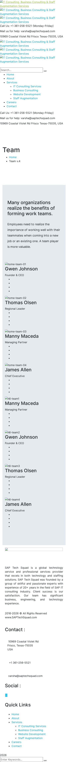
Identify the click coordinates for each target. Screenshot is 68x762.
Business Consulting (30, 730)
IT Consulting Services (32, 726)
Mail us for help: (10, 31)
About (15, 718)
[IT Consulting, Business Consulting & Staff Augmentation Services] (34, 3)
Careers (16, 742)
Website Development (32, 734)
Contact (17, 746)
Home (13, 157)
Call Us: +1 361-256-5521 (16, 25)
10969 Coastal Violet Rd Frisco (19, 36)
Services (17, 722)
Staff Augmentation (30, 738)
